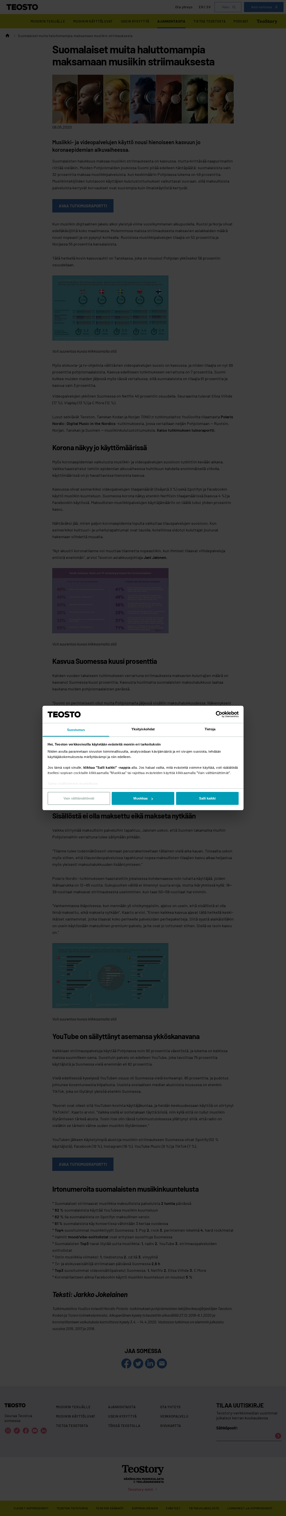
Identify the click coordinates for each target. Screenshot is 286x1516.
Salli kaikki (207, 798)
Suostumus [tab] (76, 730)
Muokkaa (140, 798)
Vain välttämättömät (78, 798)
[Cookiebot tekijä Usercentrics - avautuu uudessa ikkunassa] (219, 714)
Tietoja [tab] (210, 729)
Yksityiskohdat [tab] (143, 729)
